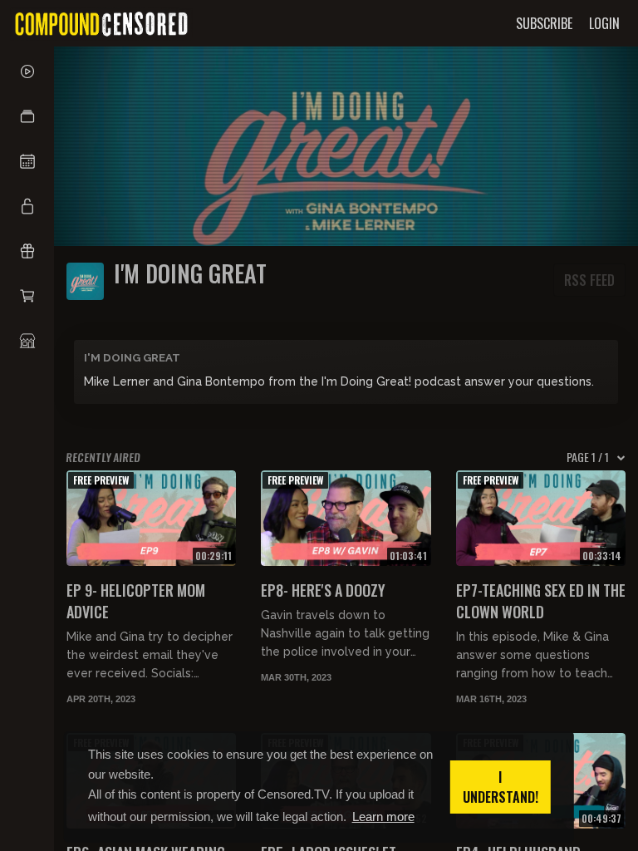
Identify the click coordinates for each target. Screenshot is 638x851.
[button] (27, 116)
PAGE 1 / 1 (588, 457)
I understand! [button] (500, 787)
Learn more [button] (383, 816)
